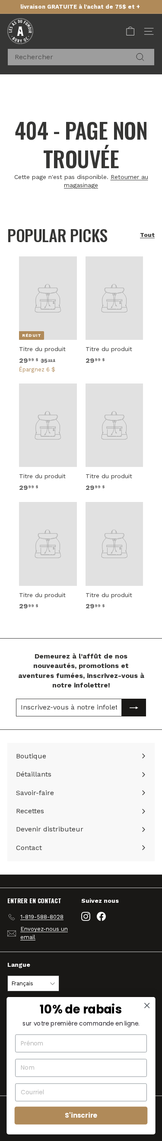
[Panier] (130, 31)
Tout (147, 234)
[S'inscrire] (134, 707)
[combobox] (81, 57)
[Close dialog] (147, 1005)
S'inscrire (81, 1115)
